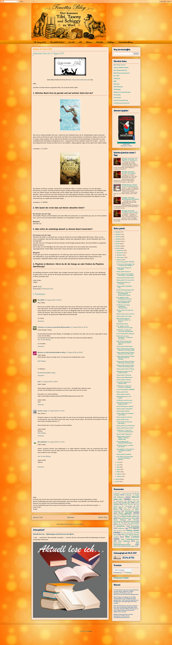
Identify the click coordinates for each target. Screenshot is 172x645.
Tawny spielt (132, 530)
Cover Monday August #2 (125, 290)
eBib (80, 42)
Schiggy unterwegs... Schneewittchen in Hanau (130, 211)
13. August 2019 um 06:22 (53, 300)
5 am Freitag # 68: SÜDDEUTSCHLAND (124, 442)
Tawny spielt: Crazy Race (125, 408)
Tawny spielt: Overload (124, 375)
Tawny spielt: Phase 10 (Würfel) (124, 268)
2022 (117, 241)
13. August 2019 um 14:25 (56, 442)
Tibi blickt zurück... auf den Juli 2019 (125, 446)
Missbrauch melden (121, 578)
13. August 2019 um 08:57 (49, 381)
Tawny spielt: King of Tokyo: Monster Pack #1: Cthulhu (125, 357)
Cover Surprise (128, 504)
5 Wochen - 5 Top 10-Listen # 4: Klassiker (124, 386)
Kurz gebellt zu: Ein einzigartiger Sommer (124, 298)
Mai (118, 467)
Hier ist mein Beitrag (44, 339)
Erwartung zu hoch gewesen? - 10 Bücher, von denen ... (125, 337)
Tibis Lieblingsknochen (130, 539)
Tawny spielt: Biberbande (124, 377)
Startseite (70, 517)
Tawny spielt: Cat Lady (124, 316)
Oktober (119, 255)
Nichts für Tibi (118, 523)
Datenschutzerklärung (126, 42)
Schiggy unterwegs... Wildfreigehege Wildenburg (130, 198)
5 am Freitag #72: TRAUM (125, 262)
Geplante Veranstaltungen (122, 92)
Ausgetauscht (135, 499)
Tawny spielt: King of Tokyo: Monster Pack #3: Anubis (125, 349)
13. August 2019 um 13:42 (56, 411)
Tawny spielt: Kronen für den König (124, 422)
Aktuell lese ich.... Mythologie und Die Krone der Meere (53, 534)
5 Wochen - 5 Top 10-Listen (123, 493)
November (120, 252)
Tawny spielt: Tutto (123, 419)
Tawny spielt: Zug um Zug (125, 428)
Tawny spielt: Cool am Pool (125, 314)
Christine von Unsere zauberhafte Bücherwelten (54, 327)
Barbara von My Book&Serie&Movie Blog (51, 352)
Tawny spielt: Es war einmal (125, 280)
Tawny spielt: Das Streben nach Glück (125, 414)
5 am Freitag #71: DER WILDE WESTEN (124, 301)
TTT (130, 528)
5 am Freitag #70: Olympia (125, 333)
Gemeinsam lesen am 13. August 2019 (124, 372)
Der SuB (71, 42)
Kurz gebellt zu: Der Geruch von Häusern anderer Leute (125, 450)
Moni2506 (41, 300)
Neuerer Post (38, 517)
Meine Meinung (120, 520)
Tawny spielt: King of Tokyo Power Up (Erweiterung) (125, 365)
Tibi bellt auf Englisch (127, 533)
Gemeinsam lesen (47, 289)
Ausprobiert (119, 501)
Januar (119, 476)
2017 (117, 481)
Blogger (89, 631)
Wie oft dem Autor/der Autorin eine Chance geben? (124, 342)
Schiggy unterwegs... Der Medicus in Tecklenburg (129, 159)
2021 (117, 243)
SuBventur (121, 528)
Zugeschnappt (130, 546)
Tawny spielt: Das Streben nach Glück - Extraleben (125, 274)
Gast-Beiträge (118, 86)
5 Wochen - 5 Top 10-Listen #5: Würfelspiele (125, 330)
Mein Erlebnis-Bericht (130, 516)
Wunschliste (118, 546)
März (118, 471)
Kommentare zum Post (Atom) (74, 524)
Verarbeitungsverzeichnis (121, 103)
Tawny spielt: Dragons (124, 379)
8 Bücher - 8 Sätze (132, 495)
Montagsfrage (131, 521)
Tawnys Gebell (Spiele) (121, 67)
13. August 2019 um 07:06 (79, 327)
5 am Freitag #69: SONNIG (125, 389)
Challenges (111, 42)
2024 (117, 236)
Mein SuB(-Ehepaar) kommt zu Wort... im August (124, 320)
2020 (118, 246)
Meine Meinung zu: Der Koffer (124, 397)
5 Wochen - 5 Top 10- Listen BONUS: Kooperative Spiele (124, 293)
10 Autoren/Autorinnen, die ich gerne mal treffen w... (125, 264)
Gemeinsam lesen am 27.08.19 (123, 283)
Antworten (41, 321)
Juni (118, 464)
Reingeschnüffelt (121, 524)
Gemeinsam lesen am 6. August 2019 (124, 403)
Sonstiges (135, 526)
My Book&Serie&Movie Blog (46, 373)
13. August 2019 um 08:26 (74, 352)
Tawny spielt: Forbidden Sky (124, 286)
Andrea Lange (42, 411)
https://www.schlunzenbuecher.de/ (79, 80)
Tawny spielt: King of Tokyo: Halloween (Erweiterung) (125, 362)
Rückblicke (121, 526)
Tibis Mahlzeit (124, 541)
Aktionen (89, 42)
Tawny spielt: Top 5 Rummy (126, 425)
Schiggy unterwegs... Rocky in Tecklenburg (128, 172)
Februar (119, 474)
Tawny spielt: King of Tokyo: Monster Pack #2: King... (125, 353)
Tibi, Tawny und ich (40, 42)
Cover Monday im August (125, 406)
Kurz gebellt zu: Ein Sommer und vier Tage (124, 326)
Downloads (117, 97)
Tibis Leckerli (132, 537)
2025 (117, 234)
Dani (39, 381)
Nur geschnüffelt (133, 523)
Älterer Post (102, 517)
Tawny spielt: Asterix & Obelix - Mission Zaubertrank (124, 438)
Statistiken (99, 42)
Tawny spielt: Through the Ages (125, 310)
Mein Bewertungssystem (122, 73)
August (119, 259)
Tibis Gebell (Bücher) (57, 42)
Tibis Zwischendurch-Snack (126, 543)
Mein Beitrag (42, 361)
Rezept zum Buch (134, 524)
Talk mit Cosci (118, 530)
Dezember (120, 250)
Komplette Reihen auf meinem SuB (124, 382)
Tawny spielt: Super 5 (124, 271)
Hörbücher (117, 78)
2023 (117, 239)
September (120, 257)
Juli (118, 462)
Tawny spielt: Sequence (124, 434)
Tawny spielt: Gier (122, 392)
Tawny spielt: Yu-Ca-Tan (124, 417)
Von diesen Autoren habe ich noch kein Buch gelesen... (125, 458)
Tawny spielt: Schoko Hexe (125, 277)
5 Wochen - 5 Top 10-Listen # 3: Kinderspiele (125, 431)
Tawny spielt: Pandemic (124, 454)
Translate (128, 572)
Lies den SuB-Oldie (120, 515)
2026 (117, 232)
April (118, 469)
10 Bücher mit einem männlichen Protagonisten (123, 306)
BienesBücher (42, 442)
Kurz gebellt (125, 513)
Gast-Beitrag (127, 509)
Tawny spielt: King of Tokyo (125, 369)
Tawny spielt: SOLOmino (125, 346)
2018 (117, 479)
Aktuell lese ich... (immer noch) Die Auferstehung (129, 185)
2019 (117, 248)
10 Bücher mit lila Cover (124, 400)
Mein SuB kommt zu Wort (126, 518)
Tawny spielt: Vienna (123, 411)
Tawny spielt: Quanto (123, 394)
